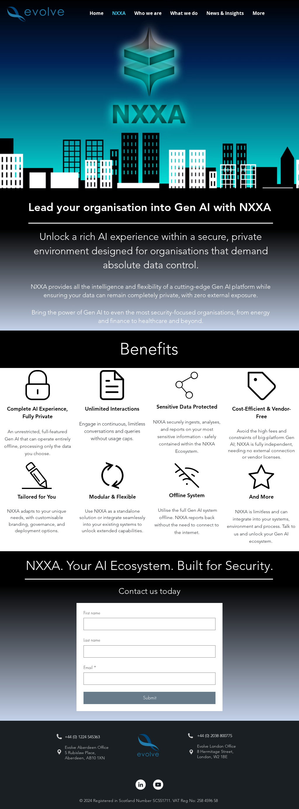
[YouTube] (158, 784)
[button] (184, 13)
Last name (92, 640)
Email (90, 667)
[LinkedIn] (140, 784)
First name (92, 613)
